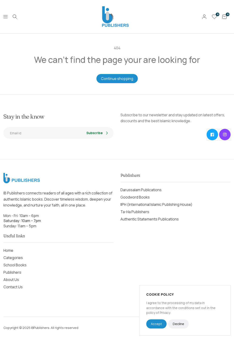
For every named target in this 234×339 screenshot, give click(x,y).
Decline (178, 324)
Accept (156, 324)
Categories (13, 257)
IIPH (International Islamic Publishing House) (156, 204)
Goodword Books (135, 197)
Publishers (12, 272)
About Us (11, 279)
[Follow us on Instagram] (225, 134)
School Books (15, 264)
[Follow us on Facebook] (212, 134)
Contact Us (13, 286)
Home (8, 250)
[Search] (15, 16)
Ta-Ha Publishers (134, 211)
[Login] (204, 16)
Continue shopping (117, 78)
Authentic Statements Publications (149, 219)
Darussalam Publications (141, 189)
